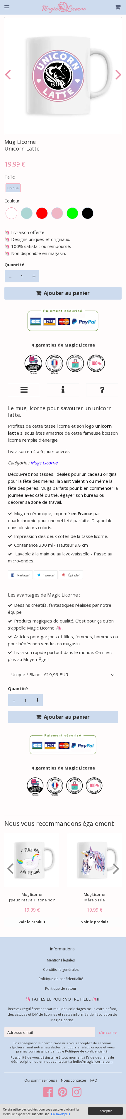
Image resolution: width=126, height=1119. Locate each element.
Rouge (42, 213)
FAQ (93, 1080)
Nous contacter (73, 1080)
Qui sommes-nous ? (41, 1080)
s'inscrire (108, 1032)
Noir (87, 213)
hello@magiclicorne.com (93, 1061)
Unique (13, 188)
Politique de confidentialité (61, 978)
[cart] (115, 7)
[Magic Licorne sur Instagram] (76, 1094)
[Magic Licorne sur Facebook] (49, 1094)
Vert (72, 213)
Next (117, 74)
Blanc (11, 213)
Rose (57, 213)
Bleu (27, 213)
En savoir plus (60, 1114)
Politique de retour (60, 988)
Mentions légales (61, 960)
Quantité (14, 264)
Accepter (106, 1110)
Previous (8, 74)
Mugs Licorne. (44, 463)
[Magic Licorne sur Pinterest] (63, 1094)
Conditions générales (61, 969)
